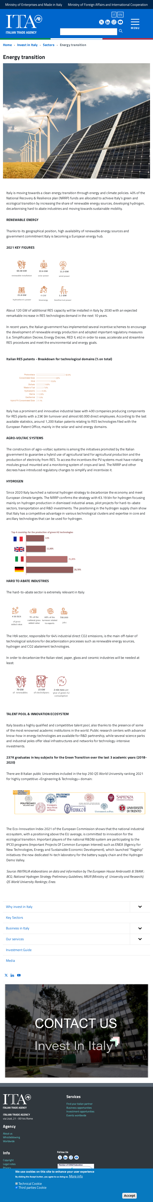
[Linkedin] (107, 22)
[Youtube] (120, 22)
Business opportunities (79, 1108)
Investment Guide (19, 949)
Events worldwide (76, 1115)
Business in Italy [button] (17, 928)
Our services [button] (15, 939)
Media (10, 960)
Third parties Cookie (32, 1187)
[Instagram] (113, 22)
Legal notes (9, 1164)
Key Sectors (14, 917)
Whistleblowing (11, 1137)
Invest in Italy (27, 44)
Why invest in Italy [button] (19, 906)
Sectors (48, 44)
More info (76, 1176)
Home (7, 44)
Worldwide (9, 1141)
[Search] (120, 31)
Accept (129, 1196)
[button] (140, 907)
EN (120, 14)
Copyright (8, 1160)
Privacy (7, 1168)
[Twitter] (101, 22)
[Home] (24, 23)
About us (8, 1133)
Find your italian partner (79, 1104)
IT (114, 14)
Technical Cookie (30, 1183)
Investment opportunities (80, 1111)
